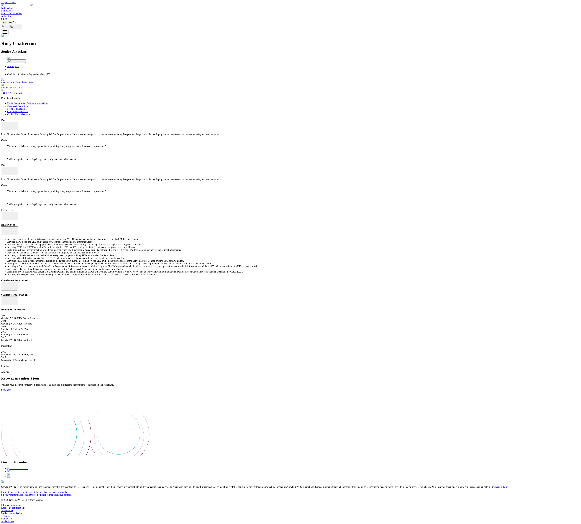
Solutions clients (41, 492)
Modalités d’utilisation (11, 513)
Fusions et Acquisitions (18, 106)
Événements (13, 494)
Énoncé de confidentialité (13, 507)
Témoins (5, 516)
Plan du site (6, 518)
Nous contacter (65, 494)
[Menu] (4, 32)
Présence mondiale (49, 494)
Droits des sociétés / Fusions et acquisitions (27, 103)
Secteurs (21, 492)
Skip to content (8, 2)
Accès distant (7, 521)
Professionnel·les (9, 492)
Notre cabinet (7, 8)
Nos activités (7, 10)
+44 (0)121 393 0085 (11, 87)
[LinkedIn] (16, 58)
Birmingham (13, 66)
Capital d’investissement (18, 114)
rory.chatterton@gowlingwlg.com (17, 82)
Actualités (6, 16)
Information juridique (11, 505)
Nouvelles (63, 492)
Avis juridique (501, 487)
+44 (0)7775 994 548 (11, 93)
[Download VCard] (16, 61)
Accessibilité (7, 510)
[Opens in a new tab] (17, 468)
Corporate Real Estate (17, 111)
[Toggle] (9, 126)
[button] (30, 5)
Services (29, 492)
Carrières (23, 494)
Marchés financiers (16, 108)
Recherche (7, 22)
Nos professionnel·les (11, 13)
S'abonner (6, 390)
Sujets (4, 19)
